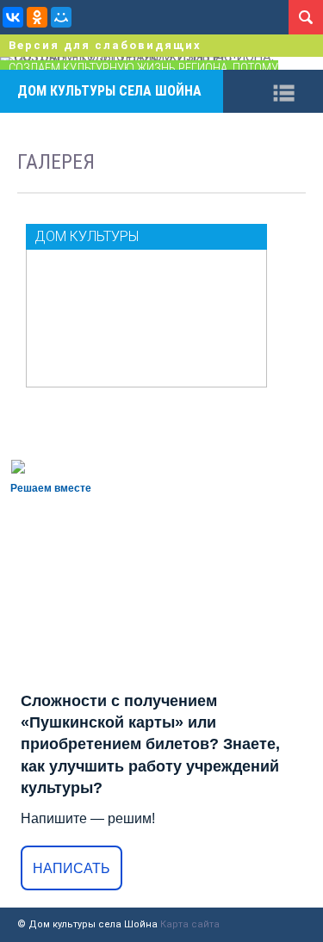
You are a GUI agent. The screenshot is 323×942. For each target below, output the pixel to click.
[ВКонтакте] (13, 17)
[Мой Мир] (61, 17)
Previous (13, 64)
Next (310, 64)
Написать (71, 868)
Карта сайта (190, 924)
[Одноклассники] (37, 17)
